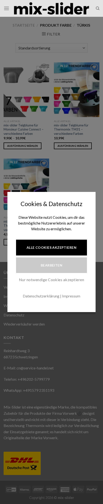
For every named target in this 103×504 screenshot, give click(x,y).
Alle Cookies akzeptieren (51, 247)
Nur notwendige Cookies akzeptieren (51, 279)
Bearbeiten (51, 265)
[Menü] (6, 8)
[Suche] (97, 8)
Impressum (71, 296)
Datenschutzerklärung (41, 296)
